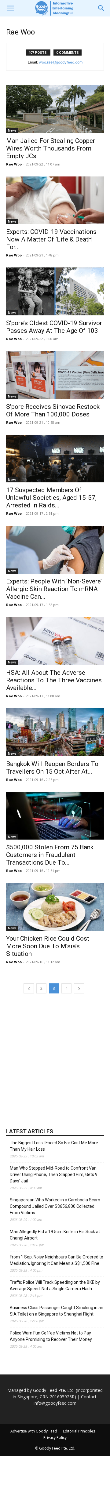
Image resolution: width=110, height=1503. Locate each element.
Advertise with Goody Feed (33, 1431)
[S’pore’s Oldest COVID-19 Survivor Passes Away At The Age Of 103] (55, 291)
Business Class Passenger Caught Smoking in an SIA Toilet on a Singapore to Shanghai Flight (56, 1310)
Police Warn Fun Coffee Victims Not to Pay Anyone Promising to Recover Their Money (51, 1336)
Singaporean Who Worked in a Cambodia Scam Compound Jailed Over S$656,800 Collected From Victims (55, 1206)
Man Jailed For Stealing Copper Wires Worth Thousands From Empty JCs (50, 148)
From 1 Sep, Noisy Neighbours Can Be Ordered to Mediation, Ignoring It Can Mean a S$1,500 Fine (56, 1260)
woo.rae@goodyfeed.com (60, 62)
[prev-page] (29, 988)
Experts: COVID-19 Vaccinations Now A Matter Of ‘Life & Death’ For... (51, 239)
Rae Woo (14, 164)
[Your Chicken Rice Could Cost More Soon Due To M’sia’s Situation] (55, 907)
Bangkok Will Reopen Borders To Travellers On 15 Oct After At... (52, 767)
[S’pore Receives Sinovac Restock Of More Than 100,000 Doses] (55, 375)
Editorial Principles (79, 1431)
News (12, 130)
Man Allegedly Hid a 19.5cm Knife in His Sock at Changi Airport (55, 1234)
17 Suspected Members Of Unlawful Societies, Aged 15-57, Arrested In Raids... (51, 497)
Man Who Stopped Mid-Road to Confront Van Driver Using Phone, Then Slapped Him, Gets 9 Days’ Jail (53, 1174)
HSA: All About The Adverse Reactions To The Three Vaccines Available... (54, 680)
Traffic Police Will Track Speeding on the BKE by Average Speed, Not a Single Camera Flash (55, 1285)
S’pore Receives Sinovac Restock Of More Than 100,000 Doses (53, 410)
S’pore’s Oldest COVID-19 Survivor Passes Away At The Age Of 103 (54, 326)
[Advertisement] (55, 1060)
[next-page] (79, 988)
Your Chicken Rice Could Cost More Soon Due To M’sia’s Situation (47, 946)
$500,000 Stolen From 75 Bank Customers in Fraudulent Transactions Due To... (50, 855)
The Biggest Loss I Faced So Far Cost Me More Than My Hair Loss (54, 1146)
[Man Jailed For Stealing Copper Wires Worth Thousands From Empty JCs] (55, 109)
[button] (10, 8)
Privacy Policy (55, 1437)
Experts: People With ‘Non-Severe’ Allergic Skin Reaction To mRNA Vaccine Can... (54, 589)
